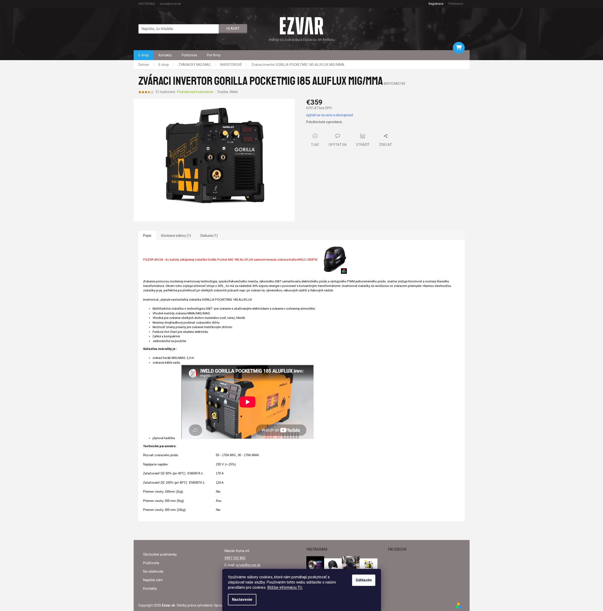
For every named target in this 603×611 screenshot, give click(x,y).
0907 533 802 (235, 558)
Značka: (227, 92)
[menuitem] (144, 55)
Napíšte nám (153, 580)
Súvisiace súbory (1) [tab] (176, 235)
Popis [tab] (147, 235)
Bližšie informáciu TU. (285, 587)
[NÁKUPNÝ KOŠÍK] (459, 48)
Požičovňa (151, 563)
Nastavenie (242, 599)
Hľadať (233, 28)
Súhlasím (364, 580)
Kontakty (150, 588)
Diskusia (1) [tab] (209, 235)
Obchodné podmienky (160, 554)
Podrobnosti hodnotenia (195, 92)
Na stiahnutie (153, 571)
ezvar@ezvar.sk (248, 565)
